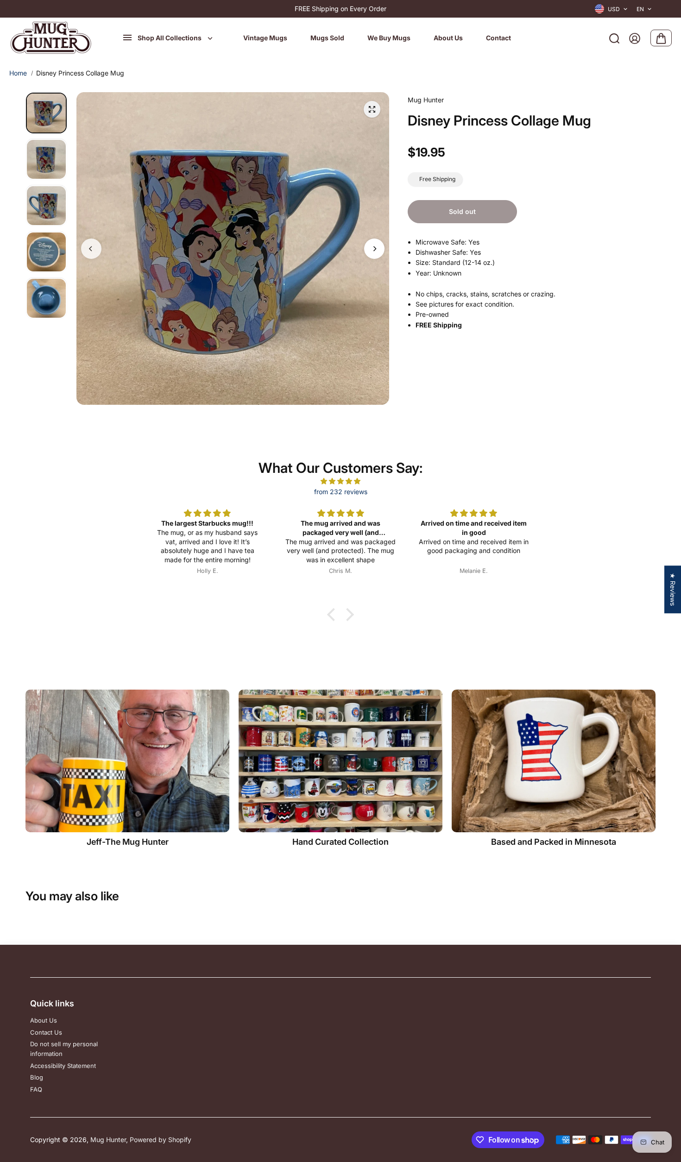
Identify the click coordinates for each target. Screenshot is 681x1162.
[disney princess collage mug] (372, 109)
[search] (614, 38)
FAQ (36, 1089)
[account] (634, 38)
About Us (43, 1020)
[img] (340, 481)
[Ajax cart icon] (661, 38)
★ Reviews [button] (673, 589)
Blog (36, 1077)
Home (18, 73)
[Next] (374, 249)
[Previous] (91, 249)
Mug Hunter (108, 1139)
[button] (333, 614)
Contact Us (46, 1032)
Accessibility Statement (63, 1065)
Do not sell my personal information (64, 1048)
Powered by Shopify (160, 1139)
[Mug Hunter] (51, 38)
